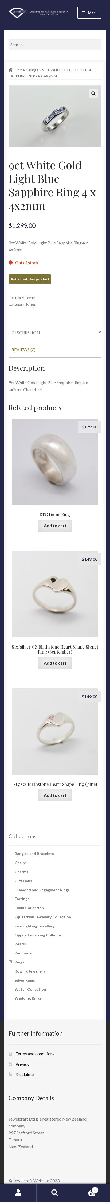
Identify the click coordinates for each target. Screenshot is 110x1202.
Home (20, 70)
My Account (18, 1193)
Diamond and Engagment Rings (42, 890)
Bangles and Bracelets (34, 853)
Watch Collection (30, 989)
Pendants (23, 953)
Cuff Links (23, 881)
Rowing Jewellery (30, 971)
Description (25, 332)
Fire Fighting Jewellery (34, 926)
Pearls (20, 944)
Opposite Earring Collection (40, 935)
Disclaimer (25, 1074)
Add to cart (55, 525)
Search (55, 1193)
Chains (21, 862)
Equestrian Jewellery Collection (43, 917)
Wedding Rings (28, 998)
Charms (21, 871)
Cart (84, 1188)
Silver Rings (25, 980)
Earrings (22, 898)
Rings (33, 70)
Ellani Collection (29, 908)
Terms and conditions (34, 1053)
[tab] (55, 333)
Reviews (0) (23, 349)
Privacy (22, 1064)
